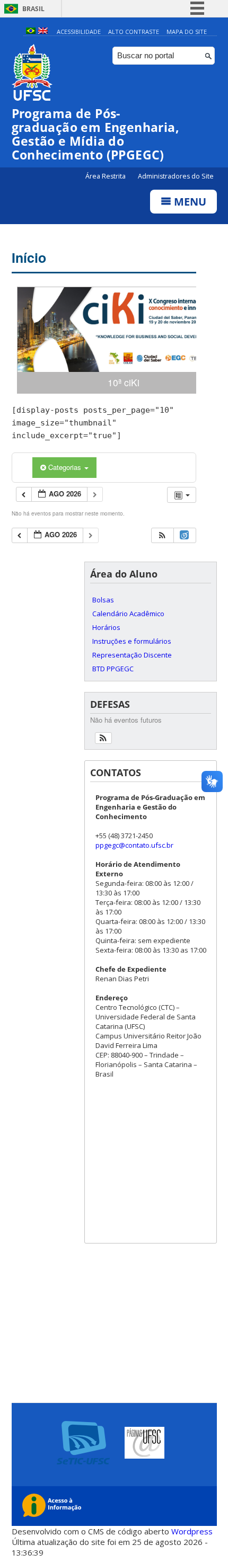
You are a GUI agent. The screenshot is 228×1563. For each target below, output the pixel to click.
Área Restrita (106, 176)
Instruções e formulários (131, 641)
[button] (162, 535)
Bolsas (103, 600)
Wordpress (192, 1531)
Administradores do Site (176, 176)
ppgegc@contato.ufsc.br (134, 845)
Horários (106, 627)
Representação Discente (132, 655)
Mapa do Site (186, 31)
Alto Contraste (133, 31)
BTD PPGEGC (113, 668)
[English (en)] (43, 31)
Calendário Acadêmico (128, 613)
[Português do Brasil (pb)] (31, 31)
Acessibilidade (79, 31)
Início (29, 257)
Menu (188, 201)
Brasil (33, 8)
